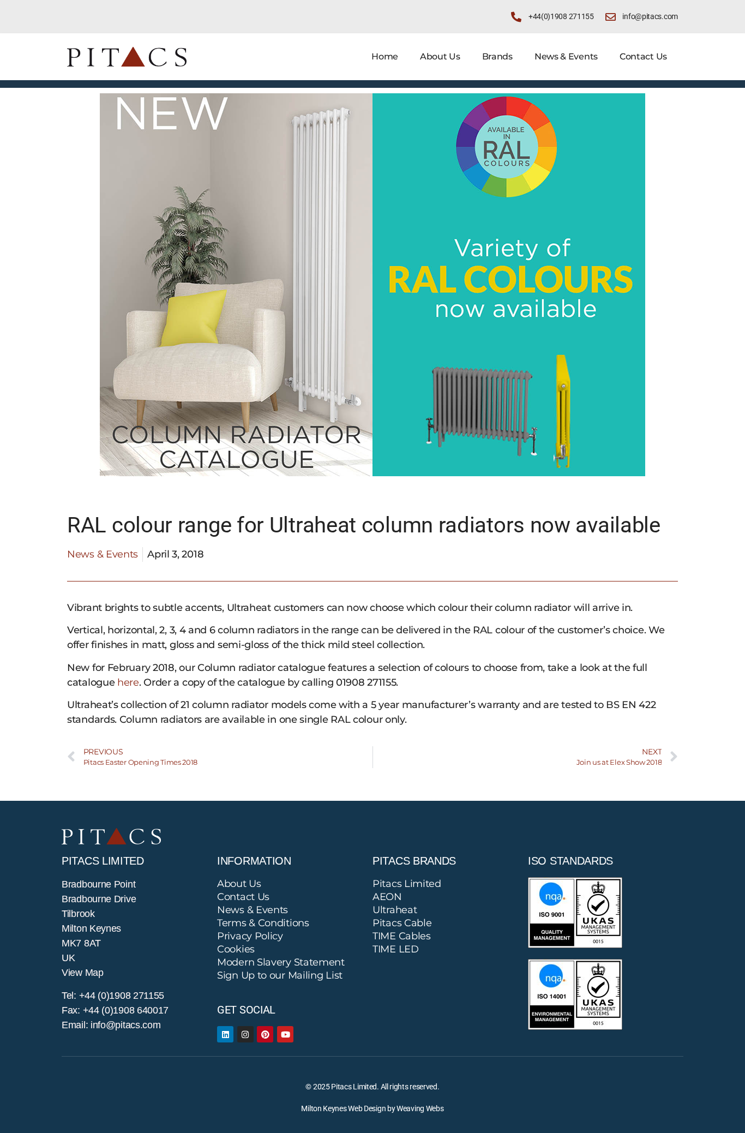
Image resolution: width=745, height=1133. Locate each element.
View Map (83, 972)
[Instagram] (245, 1034)
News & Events (566, 56)
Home (384, 56)
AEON (387, 897)
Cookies (236, 949)
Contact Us (643, 56)
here (128, 682)
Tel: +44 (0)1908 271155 (113, 995)
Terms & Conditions (263, 923)
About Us (440, 56)
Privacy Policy (250, 936)
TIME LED (395, 949)
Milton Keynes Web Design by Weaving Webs (372, 1108)
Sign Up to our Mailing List (280, 975)
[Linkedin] (225, 1034)
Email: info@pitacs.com (111, 1025)
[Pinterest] (265, 1034)
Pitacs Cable (401, 923)
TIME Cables (401, 936)
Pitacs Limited (406, 884)
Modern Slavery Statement (281, 962)
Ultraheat (394, 910)
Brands (497, 56)
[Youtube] (285, 1034)
